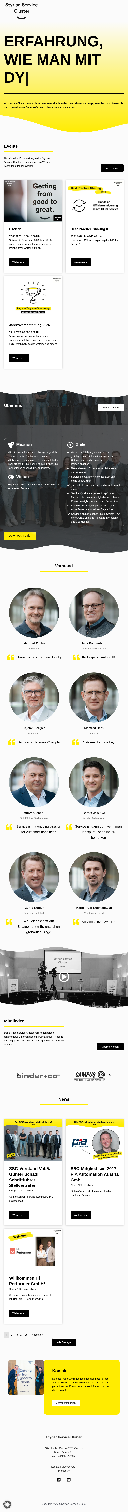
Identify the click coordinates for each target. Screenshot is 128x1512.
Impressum (64, 1456)
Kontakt (55, 1452)
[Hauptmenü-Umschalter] (121, 11)
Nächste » (37, 1320)
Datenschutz (68, 1452)
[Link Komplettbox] (33, 212)
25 (26, 1320)
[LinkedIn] (59, 1466)
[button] (18, 1061)
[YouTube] (69, 1466)
